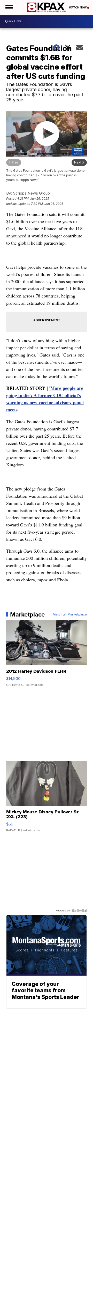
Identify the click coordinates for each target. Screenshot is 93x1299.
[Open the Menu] (8, 7)
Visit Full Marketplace (70, 614)
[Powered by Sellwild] (79, 910)
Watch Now (78, 7)
